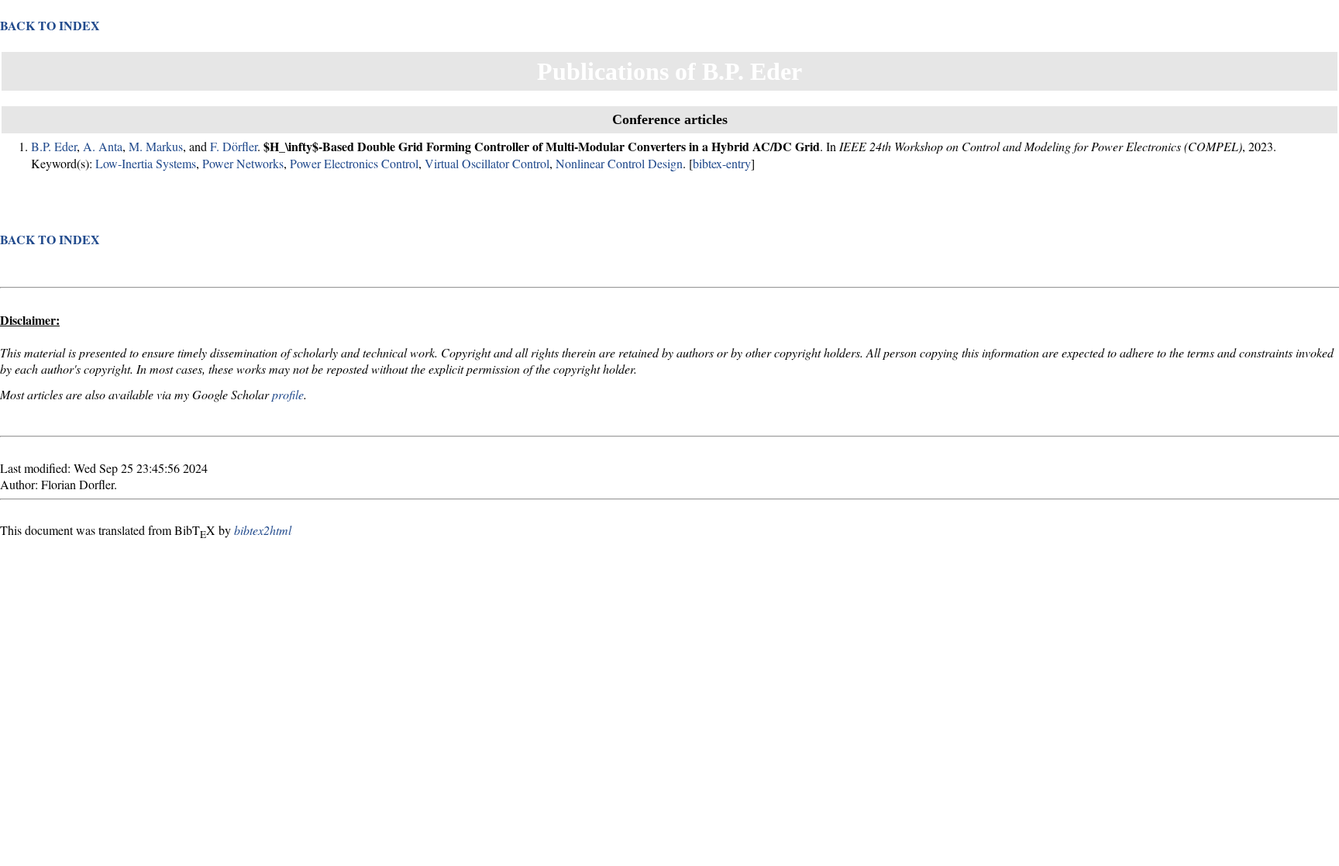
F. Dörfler (233, 146)
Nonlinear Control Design (619, 163)
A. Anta (102, 146)
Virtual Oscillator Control (487, 163)
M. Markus (156, 146)
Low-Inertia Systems (145, 163)
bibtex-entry (722, 163)
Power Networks (243, 163)
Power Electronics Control (354, 163)
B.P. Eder (54, 146)
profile (288, 394)
